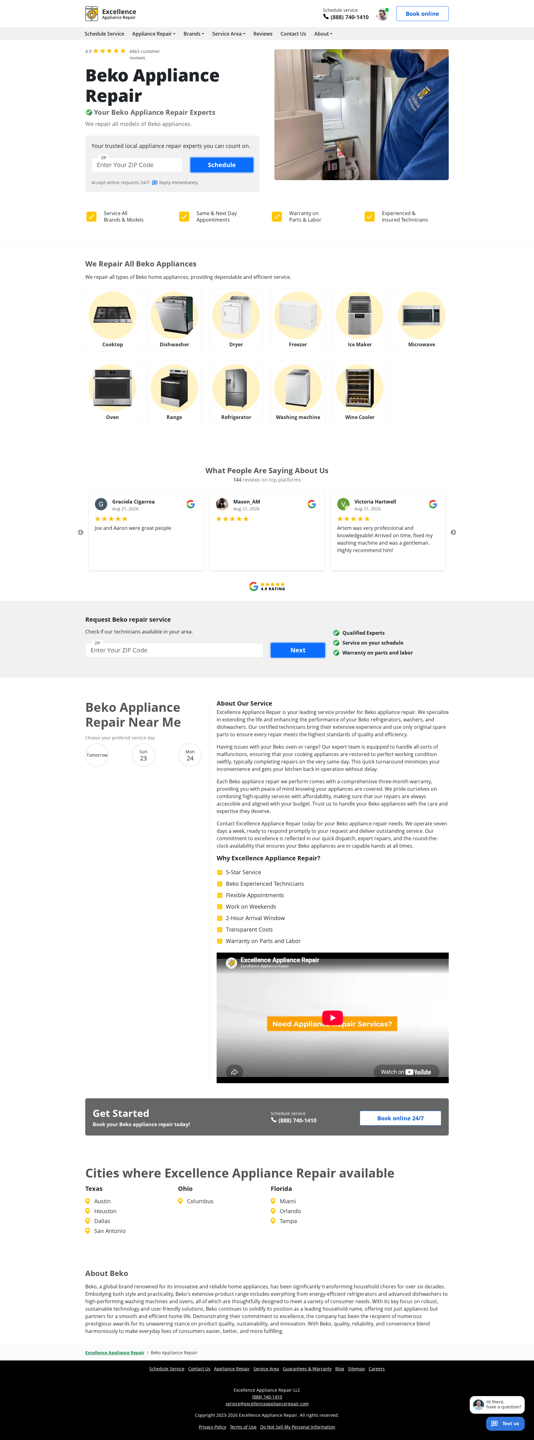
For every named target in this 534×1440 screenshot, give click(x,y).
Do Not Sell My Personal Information (297, 1427)
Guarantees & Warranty (307, 1369)
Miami (288, 1201)
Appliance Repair (152, 33)
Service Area (227, 33)
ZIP (103, 157)
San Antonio (110, 1231)
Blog (339, 1369)
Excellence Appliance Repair (114, 1353)
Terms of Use (243, 1427)
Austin (102, 1201)
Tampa (288, 1221)
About (321, 33)
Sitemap (356, 1369)
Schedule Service (104, 33)
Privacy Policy (212, 1427)
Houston (105, 1211)
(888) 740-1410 (350, 17)
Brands (192, 33)
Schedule (222, 165)
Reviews (263, 33)
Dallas (102, 1221)
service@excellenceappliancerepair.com (267, 1404)
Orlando (290, 1211)
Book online (422, 13)
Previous (81, 533)
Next (453, 533)
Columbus (200, 1201)
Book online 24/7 (400, 1118)
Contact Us (293, 33)
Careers (377, 1369)
